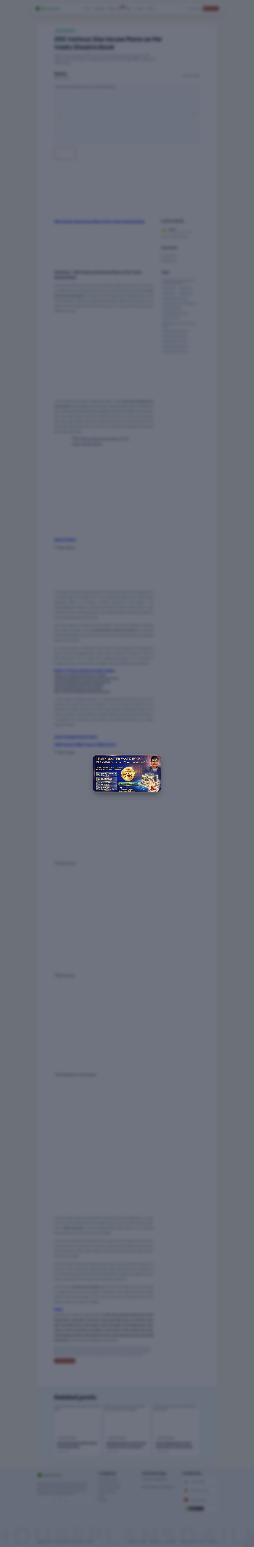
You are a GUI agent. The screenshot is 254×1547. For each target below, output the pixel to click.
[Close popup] (156, 759)
